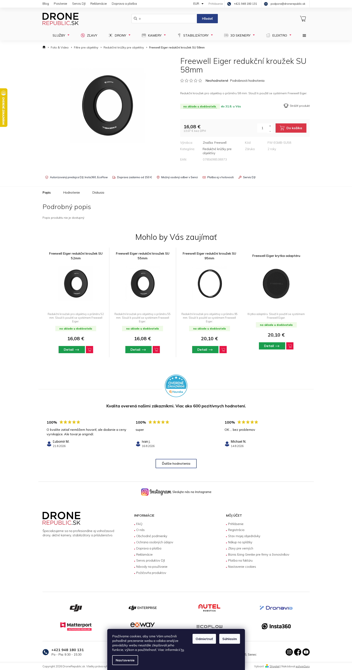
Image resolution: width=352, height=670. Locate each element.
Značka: (214, 143)
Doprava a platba (124, 4)
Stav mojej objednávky (244, 536)
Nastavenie (125, 660)
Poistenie (60, 4)
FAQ (139, 524)
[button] (76, 349)
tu (182, 650)
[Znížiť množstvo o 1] (270, 130)
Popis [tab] (47, 192)
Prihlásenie (236, 524)
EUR (196, 4)
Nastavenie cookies (242, 567)
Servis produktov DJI (150, 560)
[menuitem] (60, 35)
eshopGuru (303, 666)
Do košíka (294, 128)
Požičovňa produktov (151, 573)
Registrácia (236, 530)
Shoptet (275, 666)
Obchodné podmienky (151, 536)
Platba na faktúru (240, 560)
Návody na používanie (151, 567)
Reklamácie (98, 4)
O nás (140, 530)
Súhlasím (229, 639)
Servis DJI (78, 4)
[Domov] (45, 47)
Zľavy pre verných (240, 548)
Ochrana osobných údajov (154, 542)
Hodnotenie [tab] (71, 192)
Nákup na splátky (240, 542)
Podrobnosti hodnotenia (247, 81)
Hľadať (207, 18)
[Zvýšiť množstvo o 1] (270, 125)
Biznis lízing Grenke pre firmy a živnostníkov (258, 554)
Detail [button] (69, 349)
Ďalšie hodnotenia (176, 463)
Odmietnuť (204, 639)
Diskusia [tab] (98, 192)
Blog (46, 4)
